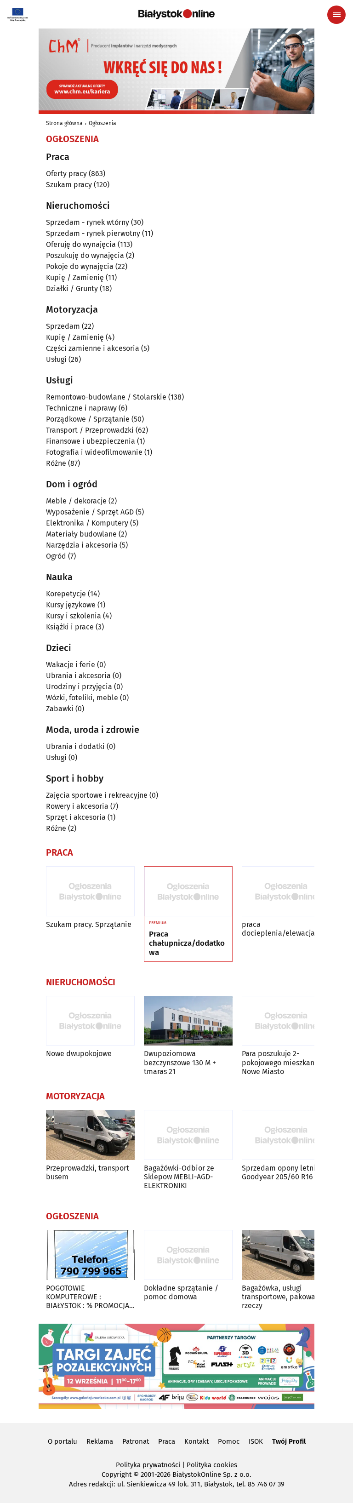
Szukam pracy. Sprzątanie (88, 924)
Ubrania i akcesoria (78, 675)
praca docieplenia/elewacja (278, 928)
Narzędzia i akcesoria (82, 545)
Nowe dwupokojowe (79, 1053)
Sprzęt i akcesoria (76, 817)
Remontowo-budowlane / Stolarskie (106, 397)
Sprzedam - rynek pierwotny (93, 233)
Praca (166, 1441)
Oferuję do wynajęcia (81, 244)
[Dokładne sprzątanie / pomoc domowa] (188, 1255)
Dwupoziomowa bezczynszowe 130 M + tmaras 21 (180, 1062)
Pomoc (228, 1441)
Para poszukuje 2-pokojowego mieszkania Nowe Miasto (281, 1062)
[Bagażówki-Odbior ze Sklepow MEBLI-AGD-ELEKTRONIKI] (188, 1135)
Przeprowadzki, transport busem (87, 1172)
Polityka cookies (212, 1465)
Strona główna (64, 123)
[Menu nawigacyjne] (336, 15)
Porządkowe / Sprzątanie (88, 419)
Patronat (135, 1441)
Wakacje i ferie (70, 664)
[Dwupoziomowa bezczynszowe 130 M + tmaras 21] (188, 1021)
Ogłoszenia (102, 123)
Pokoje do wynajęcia (80, 266)
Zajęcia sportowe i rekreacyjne (97, 795)
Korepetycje (66, 593)
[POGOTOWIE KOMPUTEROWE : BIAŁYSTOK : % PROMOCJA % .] (90, 1255)
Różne (56, 463)
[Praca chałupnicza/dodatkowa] (188, 891)
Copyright (116, 1474)
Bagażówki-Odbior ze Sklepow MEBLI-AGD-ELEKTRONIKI (179, 1177)
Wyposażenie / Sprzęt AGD (90, 512)
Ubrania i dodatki (75, 746)
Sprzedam (63, 326)
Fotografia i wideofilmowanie (94, 452)
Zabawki (60, 708)
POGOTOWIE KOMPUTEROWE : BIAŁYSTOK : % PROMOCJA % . (87, 1297)
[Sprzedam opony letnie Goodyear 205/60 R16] (286, 1135)
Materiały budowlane (81, 534)
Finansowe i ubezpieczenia (90, 441)
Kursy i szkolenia (73, 615)
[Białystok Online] (176, 14)
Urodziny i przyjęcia (79, 686)
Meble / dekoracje (76, 501)
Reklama (99, 1441)
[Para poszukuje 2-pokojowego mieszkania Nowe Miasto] (286, 1021)
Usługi (56, 359)
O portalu (62, 1441)
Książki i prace (70, 627)
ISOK (256, 1441)
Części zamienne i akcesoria (92, 348)
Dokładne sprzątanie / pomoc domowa (181, 1292)
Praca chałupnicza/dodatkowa (187, 944)
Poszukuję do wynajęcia (85, 255)
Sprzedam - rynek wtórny (87, 222)
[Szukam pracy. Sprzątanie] (90, 891)
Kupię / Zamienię (75, 277)
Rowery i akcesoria (77, 806)
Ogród (56, 556)
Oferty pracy (66, 173)
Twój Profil (289, 1441)
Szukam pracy (69, 184)
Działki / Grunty (72, 288)
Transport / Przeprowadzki (90, 430)
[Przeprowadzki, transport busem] (90, 1135)
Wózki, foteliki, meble (82, 697)
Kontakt (196, 1441)
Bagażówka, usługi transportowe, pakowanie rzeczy (284, 1297)
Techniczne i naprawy (81, 408)
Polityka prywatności (148, 1465)
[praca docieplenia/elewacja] (286, 891)
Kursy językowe (71, 604)
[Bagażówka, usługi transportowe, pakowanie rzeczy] (286, 1255)
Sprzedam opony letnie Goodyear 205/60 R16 (281, 1172)
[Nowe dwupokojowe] (90, 1021)
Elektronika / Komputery (87, 523)
